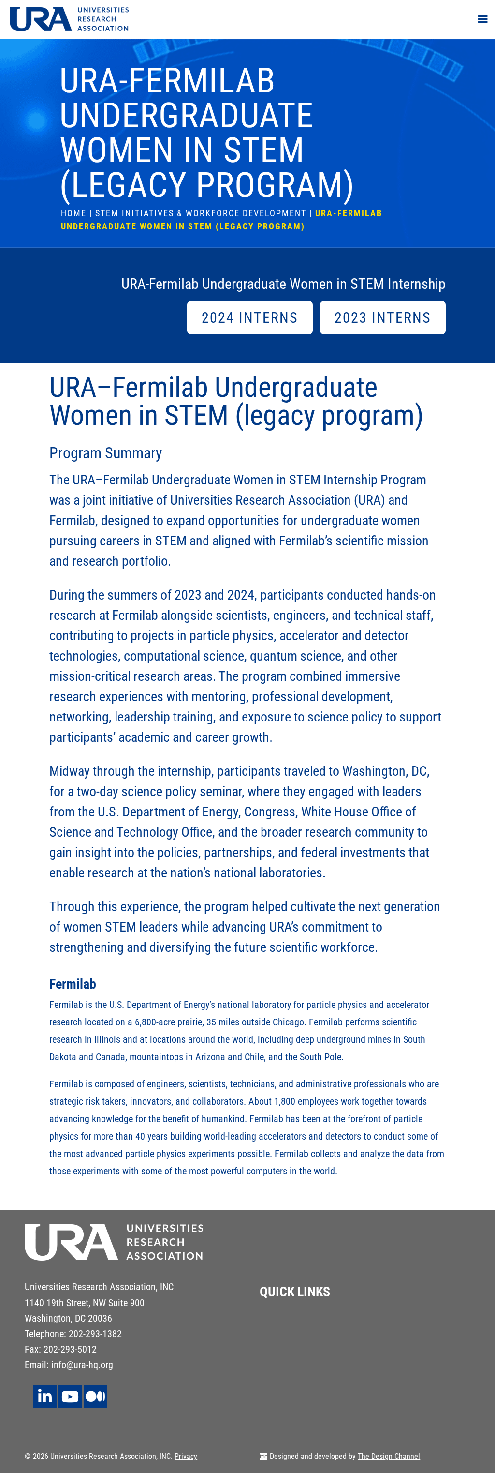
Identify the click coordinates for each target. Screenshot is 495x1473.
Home (74, 213)
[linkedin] (45, 1396)
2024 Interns (250, 317)
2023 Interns (383, 317)
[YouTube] (70, 1396)
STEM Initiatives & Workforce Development (200, 213)
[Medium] (95, 1396)
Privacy (186, 1456)
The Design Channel (389, 1456)
